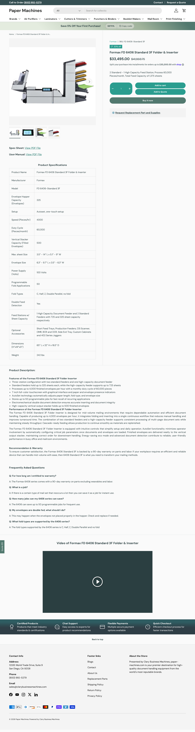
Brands (13, 18)
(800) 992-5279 (18, 677)
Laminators (51, 18)
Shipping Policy (95, 684)
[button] (184, 10)
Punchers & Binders (105, 18)
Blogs (90, 661)
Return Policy (94, 690)
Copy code (127, 26)
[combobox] (107, 10)
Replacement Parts (97, 678)
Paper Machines (22, 719)
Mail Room (153, 18)
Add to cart (160, 85)
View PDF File (33, 148)
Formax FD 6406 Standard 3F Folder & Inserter (34, 34)
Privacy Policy (95, 695)
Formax (113, 41)
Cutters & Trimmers (75, 18)
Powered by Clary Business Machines (44, 719)
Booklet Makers (132, 18)
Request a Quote (176, 2)
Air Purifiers (31, 18)
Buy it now (148, 100)
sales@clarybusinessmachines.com (28, 686)
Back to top (97, 639)
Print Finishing (174, 18)
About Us (92, 673)
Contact (158, 2)
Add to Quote (160, 92)
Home (11, 34)
